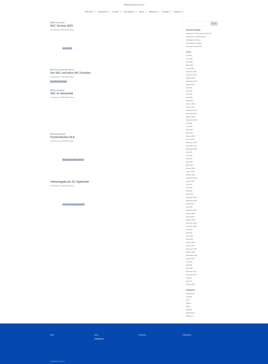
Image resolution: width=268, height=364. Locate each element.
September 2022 (191, 178)
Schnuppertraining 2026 (194, 46)
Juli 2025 (189, 88)
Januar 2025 (190, 107)
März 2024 (189, 133)
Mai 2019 (189, 233)
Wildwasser (153, 12)
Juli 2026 (189, 55)
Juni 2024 (189, 126)
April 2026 (189, 62)
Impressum (142, 335)
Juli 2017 (189, 278)
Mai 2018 (189, 265)
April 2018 (189, 268)
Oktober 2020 (190, 213)
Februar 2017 (190, 284)
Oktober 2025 (190, 78)
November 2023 (191, 146)
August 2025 (190, 84)
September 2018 (191, 255)
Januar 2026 (190, 68)
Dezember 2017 (191, 271)
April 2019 (189, 236)
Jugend (188, 303)
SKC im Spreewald (61, 93)
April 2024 (189, 129)
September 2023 (191, 149)
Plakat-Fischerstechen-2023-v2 (73, 160)
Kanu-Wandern (129, 12)
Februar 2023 (190, 168)
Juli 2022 (189, 184)
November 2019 (191, 226)
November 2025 (191, 75)
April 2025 (189, 97)
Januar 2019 (190, 246)
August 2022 (190, 181)
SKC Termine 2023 (61, 25)
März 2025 (189, 100)
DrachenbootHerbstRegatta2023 (73, 204)
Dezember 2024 (191, 110)
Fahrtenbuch (99, 339)
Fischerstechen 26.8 (62, 137)
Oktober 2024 (190, 117)
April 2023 (189, 162)
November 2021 (191, 197)
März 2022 (189, 194)
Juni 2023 (189, 155)
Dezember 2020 (191, 210)
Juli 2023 (189, 152)
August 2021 (190, 204)
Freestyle (115, 12)
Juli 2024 (189, 123)
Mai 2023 (189, 158)
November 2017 (191, 275)
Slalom (141, 12)
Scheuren (56, 30)
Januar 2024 (190, 139)
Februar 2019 (190, 242)
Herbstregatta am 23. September (69, 181)
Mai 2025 (189, 94)
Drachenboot (102, 12)
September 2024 (191, 120)
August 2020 (190, 217)
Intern (96, 335)
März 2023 (189, 165)
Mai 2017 (189, 281)
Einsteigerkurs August (193, 40)
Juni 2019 (189, 229)
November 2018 (191, 249)
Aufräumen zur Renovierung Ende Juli (198, 33)
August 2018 (190, 258)
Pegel (52, 335)
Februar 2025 (190, 104)
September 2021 (191, 200)
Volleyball (177, 12)
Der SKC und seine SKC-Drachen (70, 72)
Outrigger (165, 12)
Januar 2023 (190, 171)
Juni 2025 (189, 91)
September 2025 (191, 81)
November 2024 (191, 113)
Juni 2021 (189, 207)
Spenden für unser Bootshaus (196, 36)
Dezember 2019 (191, 223)
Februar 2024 (190, 136)
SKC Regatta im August (193, 43)
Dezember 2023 (191, 142)
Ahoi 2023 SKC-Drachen (58, 81)
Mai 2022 (189, 191)
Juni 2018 (189, 262)
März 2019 (189, 239)
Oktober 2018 (190, 252)
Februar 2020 (190, 220)
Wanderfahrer (190, 313)
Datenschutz (187, 335)
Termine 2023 (67, 48)
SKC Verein (89, 12)
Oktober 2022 (190, 175)
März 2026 (189, 65)
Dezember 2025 (191, 71)
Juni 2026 (189, 59)
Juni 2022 (189, 187)
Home (72, 30)
